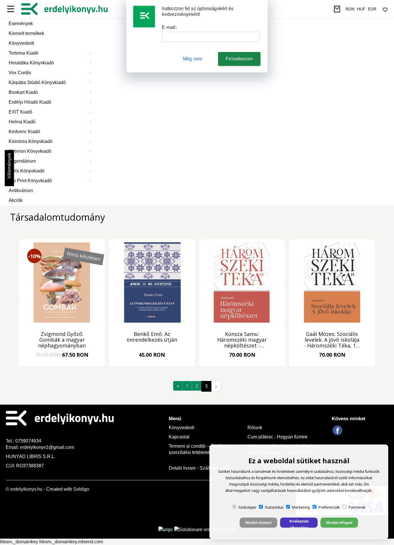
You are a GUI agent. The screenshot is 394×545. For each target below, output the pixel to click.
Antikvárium (21, 190)
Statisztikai (274, 507)
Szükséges (247, 507)
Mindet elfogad (339, 522)
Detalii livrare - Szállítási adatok (201, 468)
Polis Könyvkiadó (26, 170)
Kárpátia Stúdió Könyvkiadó (37, 82)
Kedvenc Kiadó (24, 131)
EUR (372, 9)
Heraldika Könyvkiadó (31, 62)
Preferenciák (329, 507)
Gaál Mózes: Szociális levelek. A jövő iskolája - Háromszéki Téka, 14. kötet (332, 340)
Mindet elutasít (258, 522)
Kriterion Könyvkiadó (30, 151)
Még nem (192, 58)
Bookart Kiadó (23, 92)
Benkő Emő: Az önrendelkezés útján (152, 337)
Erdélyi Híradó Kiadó (30, 102)
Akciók (15, 200)
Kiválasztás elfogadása (299, 523)
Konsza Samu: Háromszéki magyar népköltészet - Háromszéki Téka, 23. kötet (242, 340)
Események (21, 23)
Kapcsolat (179, 436)
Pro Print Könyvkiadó (30, 180)
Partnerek (356, 507)
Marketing (301, 507)
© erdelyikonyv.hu (24, 489)
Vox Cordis (20, 72)
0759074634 (28, 440)
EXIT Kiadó (20, 111)
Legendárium (22, 161)
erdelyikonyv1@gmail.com (47, 447)
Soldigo (81, 489)
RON (350, 9)
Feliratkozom (239, 58)
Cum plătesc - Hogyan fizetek (277, 436)
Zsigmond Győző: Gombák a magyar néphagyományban (62, 340)
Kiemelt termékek (26, 33)
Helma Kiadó (22, 121)
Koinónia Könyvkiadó (30, 141)
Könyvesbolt (21, 43)
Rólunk (254, 427)
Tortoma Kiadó (23, 53)
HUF (361, 9)
